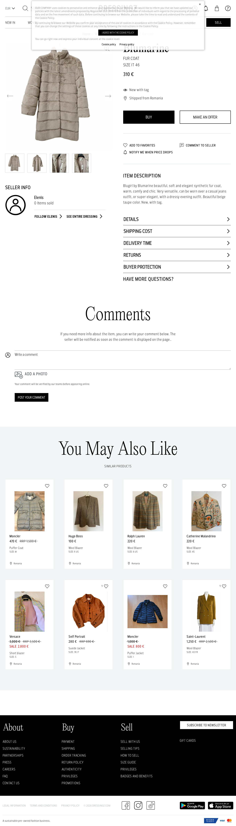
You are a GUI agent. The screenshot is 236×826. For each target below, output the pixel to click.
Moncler (15, 536)
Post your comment (31, 397)
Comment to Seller (200, 145)
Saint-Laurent (196, 636)
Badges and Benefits (137, 776)
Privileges (70, 776)
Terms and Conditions (43, 805)
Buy (149, 117)
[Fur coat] (59, 96)
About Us (10, 741)
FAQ (5, 776)
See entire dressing (82, 216)
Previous (9, 96)
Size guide (128, 762)
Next (108, 96)
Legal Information (14, 805)
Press (7, 762)
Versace (15, 636)
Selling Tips (130, 748)
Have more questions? (148, 279)
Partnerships (13, 755)
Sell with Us (130, 741)
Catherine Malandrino (201, 536)
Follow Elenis (46, 216)
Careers (9, 769)
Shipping (68, 748)
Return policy (73, 762)
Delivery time (138, 243)
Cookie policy (109, 44)
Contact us (11, 783)
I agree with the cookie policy (118, 32)
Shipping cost (138, 231)
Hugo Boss (76, 536)
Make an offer (205, 117)
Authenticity (72, 769)
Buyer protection (142, 267)
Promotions (71, 783)
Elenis (39, 197)
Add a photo (36, 373)
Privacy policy (127, 44)
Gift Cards (188, 740)
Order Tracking (74, 755)
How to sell (130, 755)
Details (131, 219)
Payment (68, 741)
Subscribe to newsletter (206, 725)
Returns (132, 255)
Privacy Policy (70, 805)
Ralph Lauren (136, 536)
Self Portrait (77, 636)
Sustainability (14, 748)
